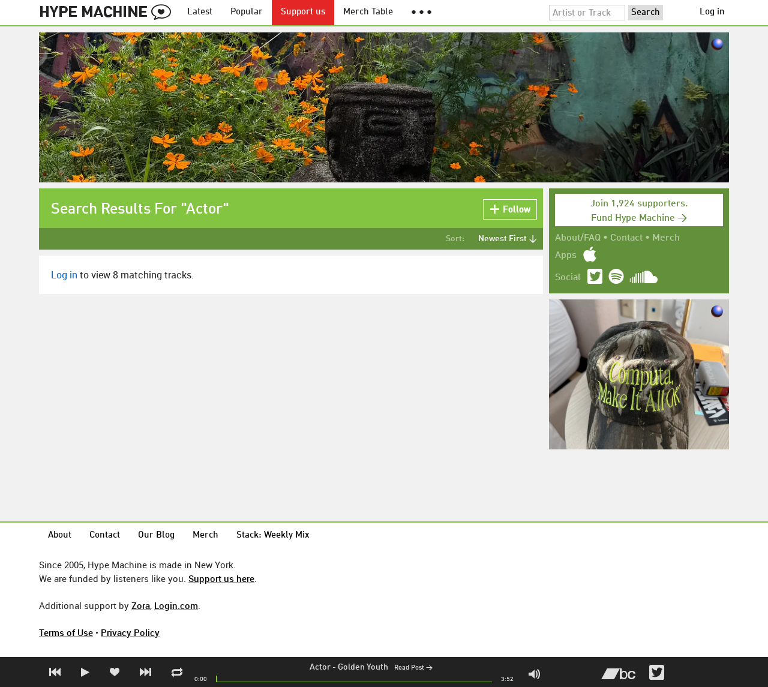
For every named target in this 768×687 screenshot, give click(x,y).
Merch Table (368, 12)
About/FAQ (578, 238)
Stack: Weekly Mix (273, 535)
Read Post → (413, 668)
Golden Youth (363, 667)
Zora (140, 605)
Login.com (176, 605)
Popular (246, 12)
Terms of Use (66, 632)
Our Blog (156, 535)
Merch (666, 238)
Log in (712, 12)
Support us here (221, 578)
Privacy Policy (130, 632)
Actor (320, 667)
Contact (626, 238)
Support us (303, 12)
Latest (199, 12)
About (59, 535)
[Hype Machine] (108, 12)
